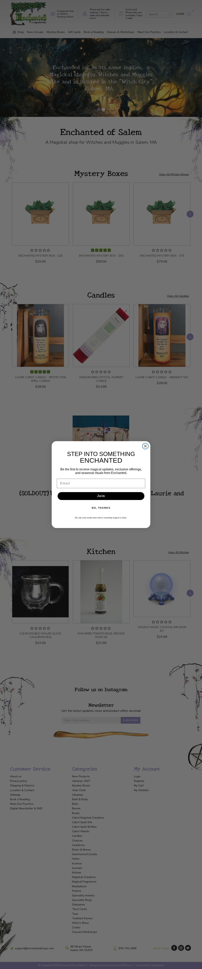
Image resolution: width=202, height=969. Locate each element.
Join (101, 496)
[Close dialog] (145, 446)
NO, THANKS (101, 508)
